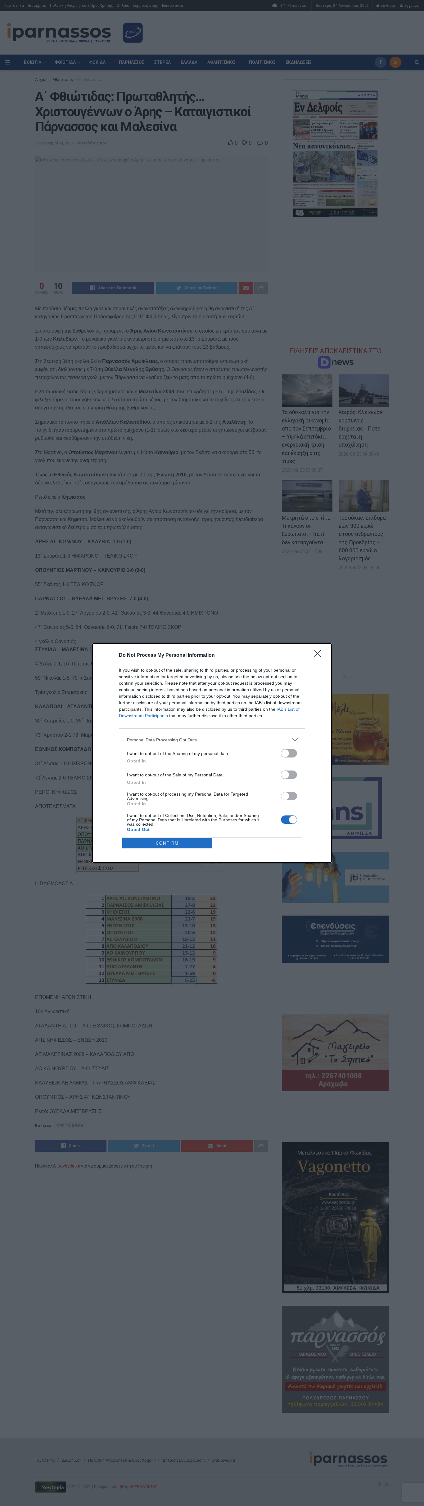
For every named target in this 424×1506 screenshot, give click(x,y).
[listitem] (212, 739)
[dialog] (212, 753)
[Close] (319, 655)
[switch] (289, 753)
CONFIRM (167, 843)
